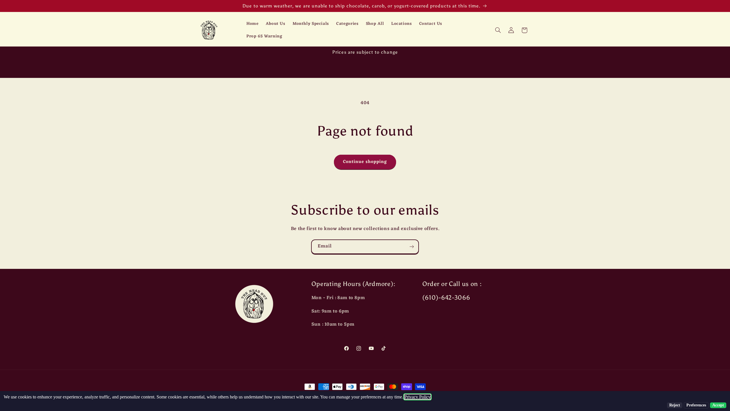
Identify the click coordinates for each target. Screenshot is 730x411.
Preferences (696, 405)
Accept (718, 405)
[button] (497, 30)
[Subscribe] (411, 246)
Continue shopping (365, 162)
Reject (674, 405)
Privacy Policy (417, 396)
